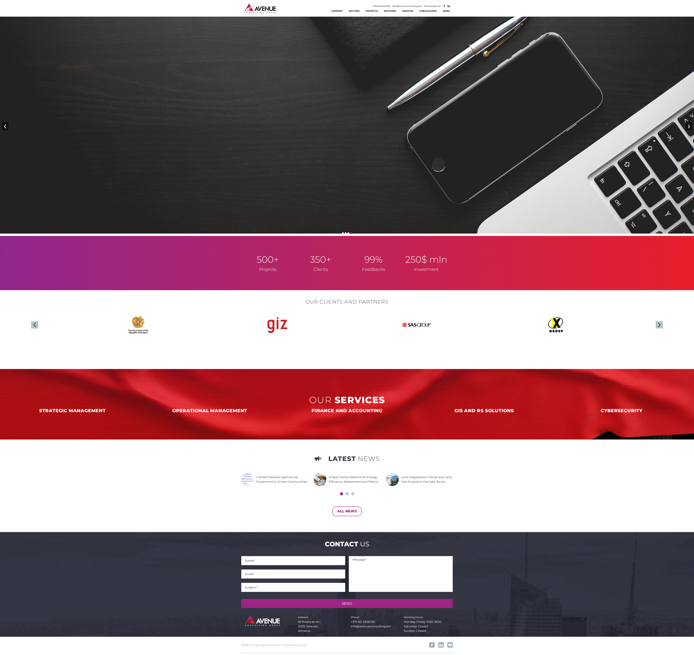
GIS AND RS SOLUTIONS (484, 410)
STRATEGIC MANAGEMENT (72, 410)
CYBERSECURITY (621, 410)
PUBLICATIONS (428, 11)
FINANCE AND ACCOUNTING (347, 410)
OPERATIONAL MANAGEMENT (209, 410)
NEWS (446, 11)
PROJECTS (372, 11)
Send (347, 603)
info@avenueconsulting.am (407, 6)
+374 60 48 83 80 (381, 6)
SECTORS (354, 11)
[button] (341, 493)
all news (347, 511)
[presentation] (34, 325)
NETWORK (390, 11)
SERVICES (408, 11)
